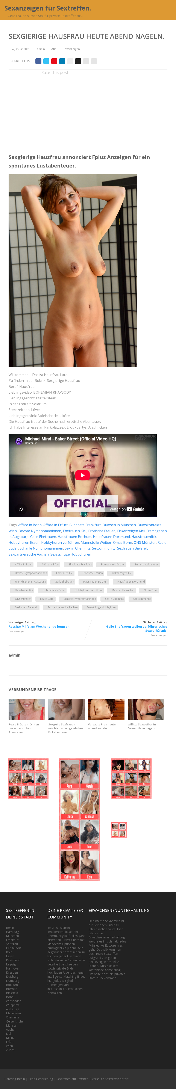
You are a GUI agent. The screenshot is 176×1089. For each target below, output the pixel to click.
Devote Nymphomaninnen (39, 531)
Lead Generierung (40, 1079)
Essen (10, 956)
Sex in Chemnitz (77, 548)
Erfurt (10, 1042)
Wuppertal (13, 1005)
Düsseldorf (13, 948)
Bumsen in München (119, 525)
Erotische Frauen (101, 531)
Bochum (12, 985)
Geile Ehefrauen (43, 536)
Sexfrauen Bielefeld (133, 548)
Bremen (11, 989)
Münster (12, 1025)
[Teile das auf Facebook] (38, 61)
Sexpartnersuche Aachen (29, 554)
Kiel (8, 1034)
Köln (9, 952)
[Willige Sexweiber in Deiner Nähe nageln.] (146, 719)
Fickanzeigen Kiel (131, 531)
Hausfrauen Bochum (74, 536)
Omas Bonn (122, 542)
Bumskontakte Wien (147, 564)
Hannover (13, 968)
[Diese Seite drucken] (94, 61)
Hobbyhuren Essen (24, 542)
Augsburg (12, 1009)
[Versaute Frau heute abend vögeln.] (106, 719)
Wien (9, 1046)
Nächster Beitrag (136, 626)
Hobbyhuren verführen (60, 542)
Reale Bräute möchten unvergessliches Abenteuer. (24, 728)
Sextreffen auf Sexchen (72, 1079)
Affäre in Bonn (30, 525)
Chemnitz (12, 1017)
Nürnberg (12, 981)
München (12, 936)
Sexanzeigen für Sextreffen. (48, 8)
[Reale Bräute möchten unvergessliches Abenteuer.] (27, 719)
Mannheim (13, 1013)
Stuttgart (12, 944)
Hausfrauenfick (144, 536)
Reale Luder (47, 599)
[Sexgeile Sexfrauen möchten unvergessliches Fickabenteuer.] (66, 719)
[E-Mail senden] (86, 61)
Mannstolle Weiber (96, 542)
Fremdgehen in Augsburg (30, 581)
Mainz (10, 1038)
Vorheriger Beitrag (39, 624)
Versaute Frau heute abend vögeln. (102, 726)
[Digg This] (78, 61)
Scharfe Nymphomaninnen (41, 548)
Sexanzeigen (71, 49)
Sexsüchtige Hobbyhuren (70, 554)
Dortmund (13, 960)
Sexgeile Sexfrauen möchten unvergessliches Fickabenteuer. (65, 728)
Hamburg (12, 932)
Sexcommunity (103, 548)
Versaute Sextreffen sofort (110, 1079)
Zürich (10, 1050)
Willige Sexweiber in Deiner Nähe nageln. (142, 726)
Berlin (10, 928)
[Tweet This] (46, 61)
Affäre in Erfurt (55, 525)
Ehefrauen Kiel (74, 531)
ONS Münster (145, 542)
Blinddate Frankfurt (85, 525)
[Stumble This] (70, 61)
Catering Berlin (15, 1079)
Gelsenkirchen (15, 1021)
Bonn (10, 997)
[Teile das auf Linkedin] (62, 61)
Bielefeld (12, 993)
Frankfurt (12, 940)
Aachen (11, 1029)
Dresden (12, 972)
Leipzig (11, 964)
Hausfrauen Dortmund (111, 536)
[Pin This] (54, 61)
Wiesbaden (13, 1001)
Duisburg (12, 976)
